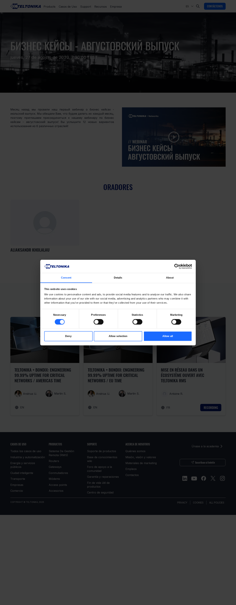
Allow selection (118, 336)
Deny (68, 336)
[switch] (98, 322)
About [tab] (170, 277)
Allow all (167, 336)
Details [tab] (118, 277)
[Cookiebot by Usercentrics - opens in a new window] (177, 266)
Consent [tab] (66, 277)
